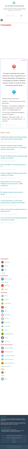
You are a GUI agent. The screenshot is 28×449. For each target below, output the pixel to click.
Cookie (14, 439)
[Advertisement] (14, 43)
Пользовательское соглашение (14, 435)
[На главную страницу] (14, 3)
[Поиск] (21, 15)
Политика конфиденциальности (14, 437)
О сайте (14, 442)
